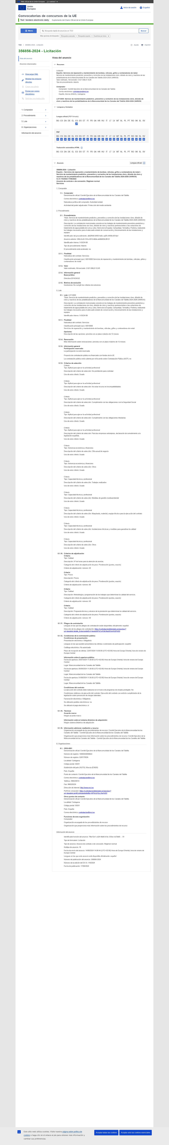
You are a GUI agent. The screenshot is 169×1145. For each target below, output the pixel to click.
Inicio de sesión (130, 8)
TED (20, 45)
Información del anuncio (31, 133)
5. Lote (24, 121)
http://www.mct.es (87, 788)
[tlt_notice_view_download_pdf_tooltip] (57, 139)
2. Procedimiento (28, 115)
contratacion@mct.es (81, 91)
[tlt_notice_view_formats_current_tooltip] (144, 163)
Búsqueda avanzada (68, 36)
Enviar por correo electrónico (32, 92)
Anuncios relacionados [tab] (28, 64)
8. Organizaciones (29, 127)
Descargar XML (31, 74)
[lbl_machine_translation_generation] (82, 148)
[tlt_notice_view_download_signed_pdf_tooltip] (76, 123)
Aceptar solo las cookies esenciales (135, 1133)
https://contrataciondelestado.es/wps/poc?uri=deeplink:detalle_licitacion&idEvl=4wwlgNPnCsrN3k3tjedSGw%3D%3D (95, 630)
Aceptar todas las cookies (106, 1133)
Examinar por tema (100, 36)
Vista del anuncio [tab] (26, 58)
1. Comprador (27, 110)
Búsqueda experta (84, 36)
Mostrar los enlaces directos (33, 80)
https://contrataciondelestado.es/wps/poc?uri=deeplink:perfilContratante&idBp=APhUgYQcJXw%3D (87, 792)
